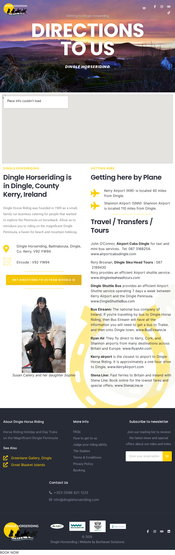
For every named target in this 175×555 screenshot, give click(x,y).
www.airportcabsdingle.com (113, 254)
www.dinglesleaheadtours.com (115, 277)
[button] (144, 8)
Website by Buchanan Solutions (102, 542)
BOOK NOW (9, 552)
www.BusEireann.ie (151, 330)
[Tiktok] (169, 13)
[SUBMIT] (167, 456)
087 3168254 (139, 249)
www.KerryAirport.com (125, 367)
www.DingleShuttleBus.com (113, 301)
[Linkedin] (169, 531)
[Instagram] (162, 7)
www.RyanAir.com (137, 348)
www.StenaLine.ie (129, 385)
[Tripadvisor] (169, 7)
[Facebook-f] (155, 7)
